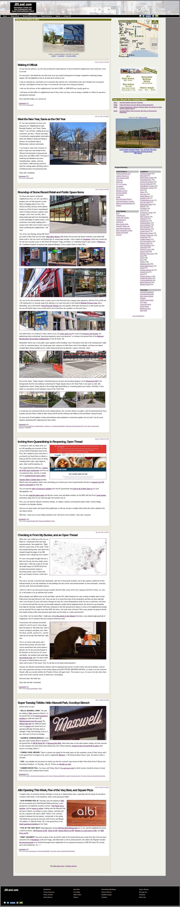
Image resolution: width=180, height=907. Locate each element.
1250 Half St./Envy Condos (125, 201)
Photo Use (142, 897)
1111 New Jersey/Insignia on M (39, 776)
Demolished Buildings (109, 889)
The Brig (143, 215)
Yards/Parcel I (120, 215)
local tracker (101, 495)
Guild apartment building (28, 824)
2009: (116, 107)
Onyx (142, 260)
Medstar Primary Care (89, 303)
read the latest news (36, 495)
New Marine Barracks (123, 228)
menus (28, 726)
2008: (116, 105)
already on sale (65, 764)
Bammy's (101, 242)
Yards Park (28, 427)
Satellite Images (107, 894)
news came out (66, 334)
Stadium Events (75, 776)
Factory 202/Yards (122, 232)
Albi (30, 713)
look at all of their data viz (83, 489)
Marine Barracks (145, 282)
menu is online (37, 808)
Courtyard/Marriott (146, 280)
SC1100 (118, 235)
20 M (141, 274)
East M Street (144, 306)
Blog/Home (47, 889)
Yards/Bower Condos (147, 186)
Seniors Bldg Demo (146, 266)
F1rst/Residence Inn (146, 200)
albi (27, 851)
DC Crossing (120, 188)
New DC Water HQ (146, 184)
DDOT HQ (119, 182)
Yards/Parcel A (121, 220)
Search (58, 16)
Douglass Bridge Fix (147, 270)
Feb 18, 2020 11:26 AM (102, 787)
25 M (117, 213)
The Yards (83, 776)
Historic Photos (107, 892)
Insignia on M (144, 198)
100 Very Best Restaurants (68, 828)
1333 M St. (119, 222)
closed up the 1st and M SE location (85, 746)
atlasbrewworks (39, 426)
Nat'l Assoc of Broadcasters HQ (74, 426)
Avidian (118, 205)
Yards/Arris (143, 219)
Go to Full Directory (138, 316)
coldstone (47, 426)
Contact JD (67, 16)
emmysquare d (33, 851)
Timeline (104, 897)
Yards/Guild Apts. (145, 180)
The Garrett (120, 195)
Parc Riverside (145, 227)
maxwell (68, 776)
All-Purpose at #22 (40, 831)
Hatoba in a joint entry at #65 (86, 831)
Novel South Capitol (146, 178)
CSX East (119, 180)
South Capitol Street (146, 300)
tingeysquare (95, 426)
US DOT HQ (144, 272)
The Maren (119, 186)
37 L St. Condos (121, 184)
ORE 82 (142, 206)
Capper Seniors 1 (146, 276)
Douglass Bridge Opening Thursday (131, 102)
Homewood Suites (146, 204)
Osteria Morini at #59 (66, 831)
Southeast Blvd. (145, 223)
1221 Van (143, 194)
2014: (116, 111)
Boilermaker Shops (146, 233)
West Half (143, 176)
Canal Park (144, 237)
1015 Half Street (145, 245)
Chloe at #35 (52, 831)
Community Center (146, 213)
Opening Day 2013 (54, 743)
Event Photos (48, 897)
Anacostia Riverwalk (147, 294)
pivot (85, 426)
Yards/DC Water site (122, 226)
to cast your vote (67, 768)
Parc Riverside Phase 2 (124, 199)
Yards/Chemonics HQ (123, 174)
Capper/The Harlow (146, 182)
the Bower (35, 840)
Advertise (142, 894)
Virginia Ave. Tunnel (146, 188)
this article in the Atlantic (65, 616)
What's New (77, 894)
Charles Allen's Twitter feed (29, 480)
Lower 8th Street (145, 304)
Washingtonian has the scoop (30, 721)
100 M (28, 776)
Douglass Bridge (121, 193)
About (5, 16)
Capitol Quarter (145, 239)
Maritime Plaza (145, 284)
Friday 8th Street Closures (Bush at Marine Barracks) (136, 105)
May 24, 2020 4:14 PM (102, 439)
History (75, 897)
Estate (118, 197)
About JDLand (144, 889)
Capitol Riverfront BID (32, 521)
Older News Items (58, 866)
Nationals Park (145, 264)
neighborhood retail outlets (35, 476)
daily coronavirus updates (42, 489)
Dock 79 (143, 210)
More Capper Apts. (122, 224)
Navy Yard (143, 310)
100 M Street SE (39, 743)
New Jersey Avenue (146, 296)
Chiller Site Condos (122, 218)
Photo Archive (48, 894)
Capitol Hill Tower (146, 278)
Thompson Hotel (145, 174)
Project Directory (46, 16)
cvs (51, 426)
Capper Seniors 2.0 (122, 176)
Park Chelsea (144, 217)
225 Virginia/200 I (146, 241)
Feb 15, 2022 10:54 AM (102, 62)
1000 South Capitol (122, 178)
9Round (62, 755)
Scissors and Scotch (90, 334)
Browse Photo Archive (30, 16)
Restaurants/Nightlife (59, 426)
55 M (141, 256)
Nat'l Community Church (124, 230)
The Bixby (143, 208)
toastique (21, 427)
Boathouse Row (145, 308)
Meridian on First (121, 191)
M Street (143, 298)
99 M (141, 190)
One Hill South (30, 426)
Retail (89, 426)
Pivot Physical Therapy (50, 306)
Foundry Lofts (144, 243)
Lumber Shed (144, 231)
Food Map (76, 892)
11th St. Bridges (145, 225)
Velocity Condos (145, 249)
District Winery (145, 196)
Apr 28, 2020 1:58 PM (102, 532)
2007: (116, 103)
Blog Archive (15, 16)
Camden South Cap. (147, 235)
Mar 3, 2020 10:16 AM (102, 700)
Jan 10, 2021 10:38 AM (102, 116)
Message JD (143, 892)
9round (50, 776)
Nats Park (76, 889)
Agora (142, 192)
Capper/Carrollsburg (147, 292)
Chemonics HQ (91, 381)
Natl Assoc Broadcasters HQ (125, 203)
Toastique (86, 239)
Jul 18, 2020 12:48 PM (102, 189)
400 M (142, 268)
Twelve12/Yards (145, 229)
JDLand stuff (29, 105)
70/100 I (142, 262)
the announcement (26, 842)
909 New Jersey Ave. (147, 254)
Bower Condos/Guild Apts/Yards (96, 776)
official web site (25, 724)
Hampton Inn (144, 221)
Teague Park (144, 252)
